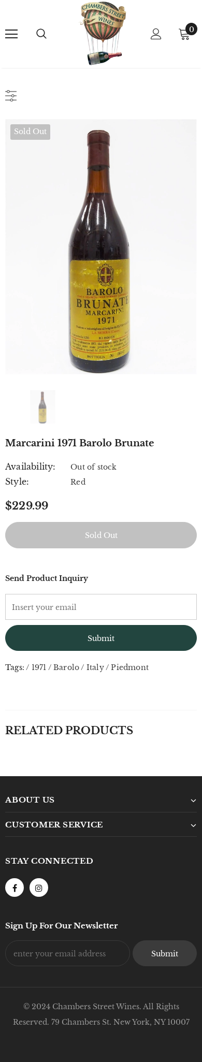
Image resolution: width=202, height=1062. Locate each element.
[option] (101, 246)
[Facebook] (14, 887)
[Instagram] (39, 887)
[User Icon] (156, 33)
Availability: (30, 466)
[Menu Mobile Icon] (11, 34)
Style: (17, 481)
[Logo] (102, 33)
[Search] (41, 34)
